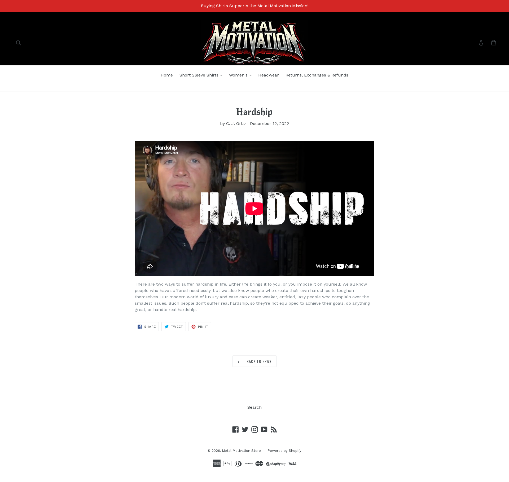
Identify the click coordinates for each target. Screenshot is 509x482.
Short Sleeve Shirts (199, 75)
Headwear (268, 75)
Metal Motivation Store (241, 451)
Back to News (258, 361)
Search (254, 407)
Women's (239, 75)
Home (167, 75)
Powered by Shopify (284, 451)
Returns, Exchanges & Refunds (317, 75)
